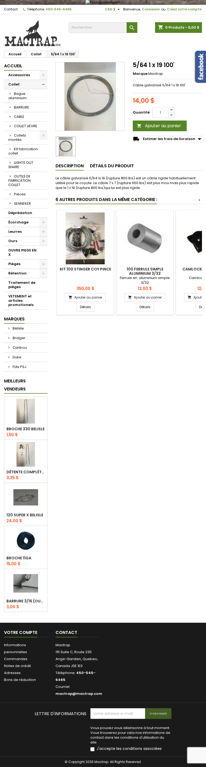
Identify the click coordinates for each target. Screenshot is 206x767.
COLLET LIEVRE (25, 126)
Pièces (20, 194)
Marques (14, 319)
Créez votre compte (184, 9)
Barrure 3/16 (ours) (25, 601)
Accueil (13, 66)
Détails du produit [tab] (112, 166)
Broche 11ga (18, 558)
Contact (11, 9)
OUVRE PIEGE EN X (22, 252)
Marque (140, 73)
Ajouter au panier (159, 126)
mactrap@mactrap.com (79, 693)
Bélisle (18, 328)
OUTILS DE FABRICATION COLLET (19, 180)
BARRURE (21, 107)
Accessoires (19, 75)
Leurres (15, 231)
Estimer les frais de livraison (167, 139)
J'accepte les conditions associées (129, 748)
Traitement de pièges (21, 284)
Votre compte (20, 632)
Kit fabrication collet (23, 151)
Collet (14, 84)
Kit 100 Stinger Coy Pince (85, 269)
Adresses (12, 672)
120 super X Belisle (24, 515)
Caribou (19, 347)
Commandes (15, 658)
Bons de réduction (20, 679)
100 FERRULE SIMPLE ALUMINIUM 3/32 (145, 271)
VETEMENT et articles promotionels (21, 300)
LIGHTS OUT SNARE (20, 164)
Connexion (151, 9)
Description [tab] (70, 166)
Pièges (14, 263)
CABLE (19, 116)
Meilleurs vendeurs (15, 385)
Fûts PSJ (19, 366)
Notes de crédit (17, 665)
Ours (12, 240)
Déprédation (20, 212)
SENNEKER (22, 203)
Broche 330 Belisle (25, 429)
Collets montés (17, 137)
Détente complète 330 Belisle (25, 472)
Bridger (18, 337)
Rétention (17, 273)
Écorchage (18, 222)
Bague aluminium (17, 95)
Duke (16, 357)
